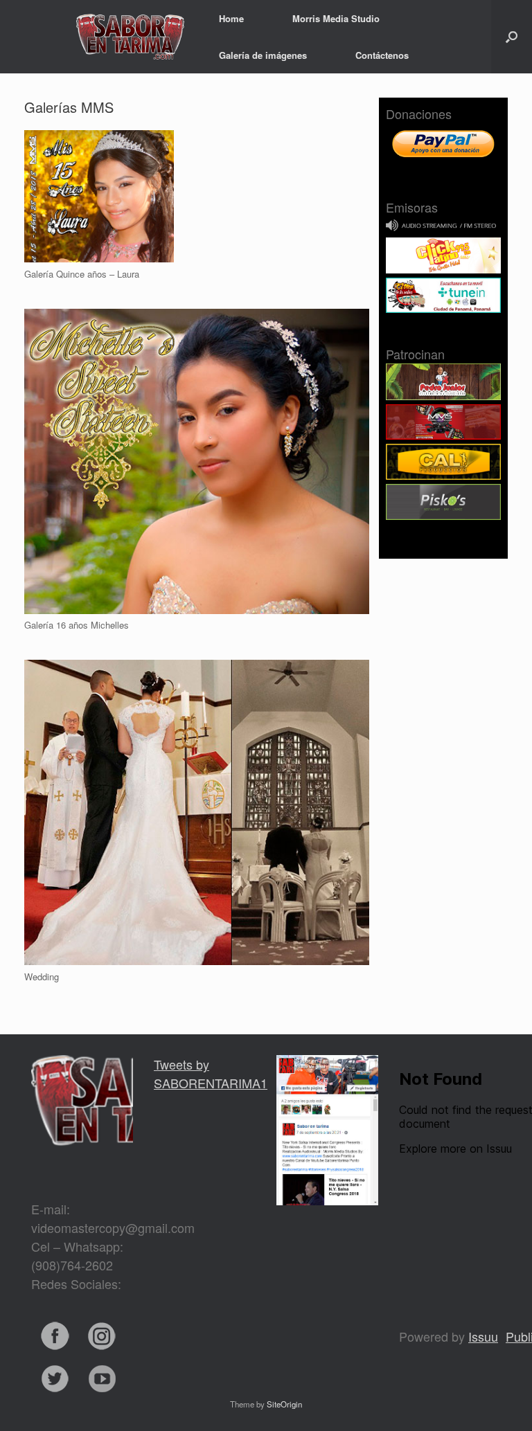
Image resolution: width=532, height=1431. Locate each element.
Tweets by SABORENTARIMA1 (210, 1073)
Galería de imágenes (263, 55)
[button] (511, 36)
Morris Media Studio (336, 18)
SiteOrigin (284, 1404)
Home (231, 18)
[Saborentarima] (99, 37)
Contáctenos (382, 55)
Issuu (483, 1336)
